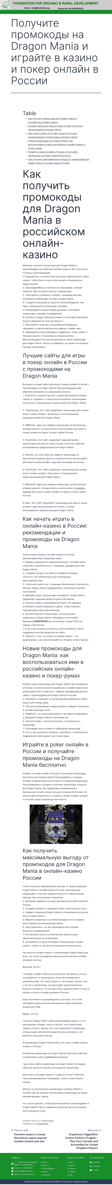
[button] (56, 12)
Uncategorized (42, 1124)
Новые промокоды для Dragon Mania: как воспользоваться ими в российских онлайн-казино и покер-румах (56, 145)
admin (50, 1121)
